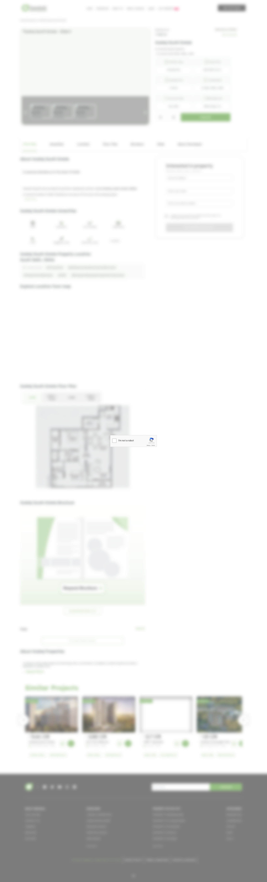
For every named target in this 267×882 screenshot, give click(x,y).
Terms (153, 445)
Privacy (148, 445)
